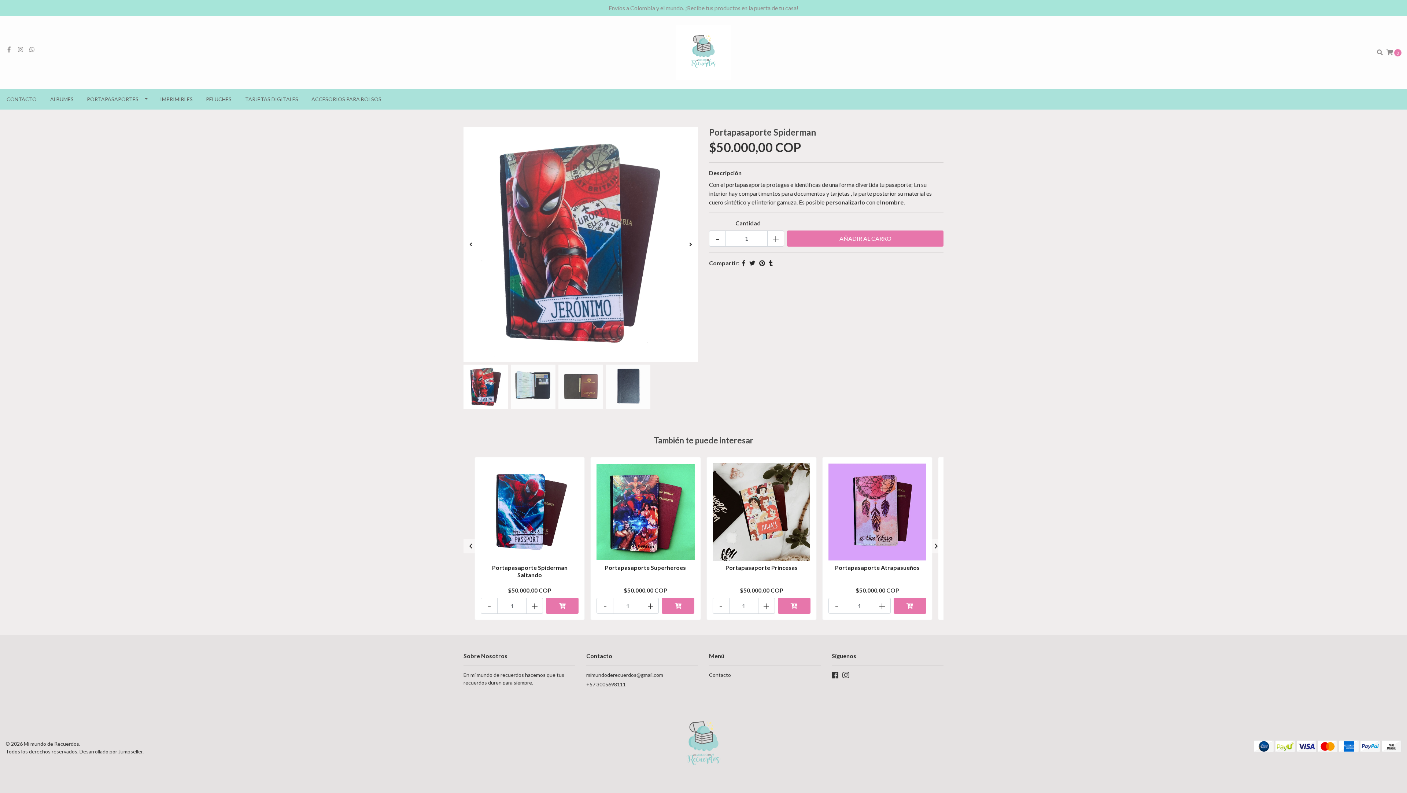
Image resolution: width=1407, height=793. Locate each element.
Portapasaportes (113, 99)
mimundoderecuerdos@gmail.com (624, 675)
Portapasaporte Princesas (761, 567)
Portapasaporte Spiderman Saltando (530, 571)
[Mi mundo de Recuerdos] (703, 51)
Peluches (219, 99)
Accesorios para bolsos (346, 99)
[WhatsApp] (32, 49)
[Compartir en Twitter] (752, 262)
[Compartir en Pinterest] (762, 262)
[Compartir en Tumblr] (771, 262)
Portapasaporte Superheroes (645, 567)
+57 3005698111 (606, 684)
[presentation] (471, 244)
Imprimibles (176, 99)
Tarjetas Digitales (271, 99)
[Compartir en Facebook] (743, 262)
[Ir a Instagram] (20, 49)
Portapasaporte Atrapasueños (877, 567)
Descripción (725, 172)
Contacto (22, 99)
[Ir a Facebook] (9, 49)
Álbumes (62, 99)
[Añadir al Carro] (562, 606)
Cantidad (748, 223)
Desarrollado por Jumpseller (111, 751)
